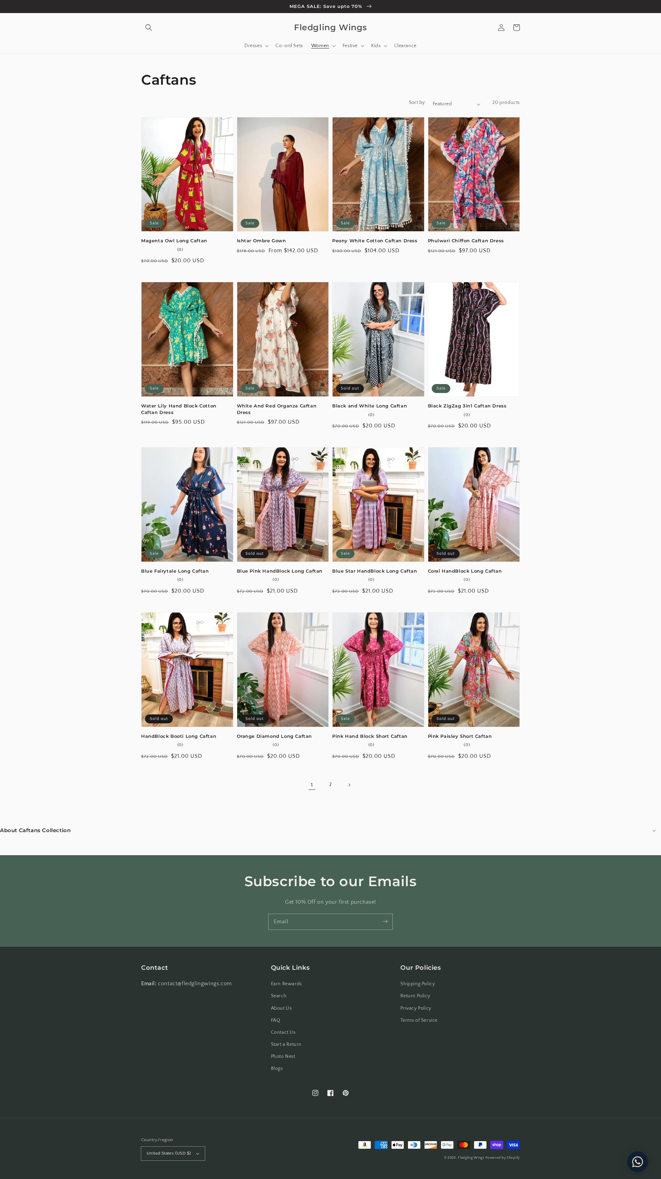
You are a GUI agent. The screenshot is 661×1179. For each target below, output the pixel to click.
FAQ (276, 1020)
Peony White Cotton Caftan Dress (375, 240)
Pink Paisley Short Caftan (460, 736)
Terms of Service (419, 1020)
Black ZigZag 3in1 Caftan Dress (467, 405)
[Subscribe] (384, 921)
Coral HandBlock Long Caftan (465, 571)
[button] (148, 27)
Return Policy (415, 996)
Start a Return (286, 1044)
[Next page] (349, 785)
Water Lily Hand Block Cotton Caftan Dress (179, 409)
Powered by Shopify (502, 1158)
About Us (281, 1008)
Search (279, 996)
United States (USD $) (169, 1153)
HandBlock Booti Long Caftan (178, 736)
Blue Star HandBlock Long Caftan (374, 571)
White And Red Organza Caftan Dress (277, 409)
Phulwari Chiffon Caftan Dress (466, 240)
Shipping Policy (417, 984)
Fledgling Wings (471, 1158)
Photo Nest (283, 1056)
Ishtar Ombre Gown (261, 240)
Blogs (277, 1068)
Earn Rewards (286, 984)
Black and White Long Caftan (369, 405)
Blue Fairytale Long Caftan (175, 571)
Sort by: (417, 102)
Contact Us (283, 1032)
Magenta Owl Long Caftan (174, 240)
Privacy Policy (415, 1008)
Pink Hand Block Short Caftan (370, 736)
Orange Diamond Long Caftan (274, 736)
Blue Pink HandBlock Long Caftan (280, 571)
